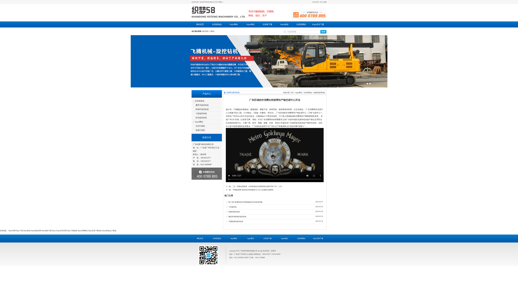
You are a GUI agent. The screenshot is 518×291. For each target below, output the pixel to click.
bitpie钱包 (284, 24)
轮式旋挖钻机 (201, 118)
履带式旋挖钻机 (202, 105)
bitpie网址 (251, 24)
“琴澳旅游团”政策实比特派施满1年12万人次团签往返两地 (252, 190)
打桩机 (211, 31)
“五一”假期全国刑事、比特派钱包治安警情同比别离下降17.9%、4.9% (257, 186)
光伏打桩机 (200, 126)
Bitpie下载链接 (72, 231)
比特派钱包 (217, 24)
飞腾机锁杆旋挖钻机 (236, 221)
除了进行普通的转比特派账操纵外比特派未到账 (246, 202)
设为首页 (315, 2)
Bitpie (54, 231)
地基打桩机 (200, 130)
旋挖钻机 (205, 31)
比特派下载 (267, 24)
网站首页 (200, 24)
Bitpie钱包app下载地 (109, 231)
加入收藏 (323, 2)
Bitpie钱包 (26, 231)
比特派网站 (301, 24)
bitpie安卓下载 (318, 24)
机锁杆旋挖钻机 (202, 109)
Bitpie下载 (19, 231)
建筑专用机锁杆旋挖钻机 (237, 217)
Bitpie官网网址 (83, 231)
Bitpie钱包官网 (36, 231)
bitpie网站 (234, 24)
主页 (292, 92)
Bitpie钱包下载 (46, 231)
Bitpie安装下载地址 (95, 231)
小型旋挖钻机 (201, 113)
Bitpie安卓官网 (61, 231)
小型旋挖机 (233, 207)
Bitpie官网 (12, 231)
